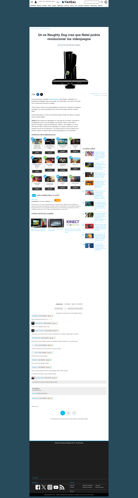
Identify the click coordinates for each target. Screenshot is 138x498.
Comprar (58, 200)
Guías (49, 5)
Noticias (39, 5)
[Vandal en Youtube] (55, 487)
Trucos (72, 5)
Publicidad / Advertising (88, 485)
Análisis (44, 5)
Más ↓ (58, 2)
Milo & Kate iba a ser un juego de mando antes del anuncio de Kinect (73, 230)
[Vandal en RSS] (61, 487)
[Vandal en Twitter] (43, 487)
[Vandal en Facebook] (37, 487)
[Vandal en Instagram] (49, 487)
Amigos (73, 304)
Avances (66, 5)
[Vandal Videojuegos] (69, 2)
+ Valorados (67, 304)
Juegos (54, 5)
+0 (51, 316)
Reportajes (60, 5)
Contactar (72, 487)
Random (81, 5)
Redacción (72, 485)
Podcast (100, 5)
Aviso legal (97, 485)
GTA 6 (40, 1)
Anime (53, 1)
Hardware (86, 5)
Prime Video (48, 1)
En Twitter (79, 304)
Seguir (34, 195)
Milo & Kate (34, 199)
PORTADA (33, 5)
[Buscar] (101, 2)
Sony (44, 1)
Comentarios (59, 304)
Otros (51, 201)
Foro (76, 5)
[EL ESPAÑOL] (106, 2)
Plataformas (93, 5)
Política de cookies (99, 487)
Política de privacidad (87, 487)
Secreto (34, 393)
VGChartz (72, 491)
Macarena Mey (95, 93)
